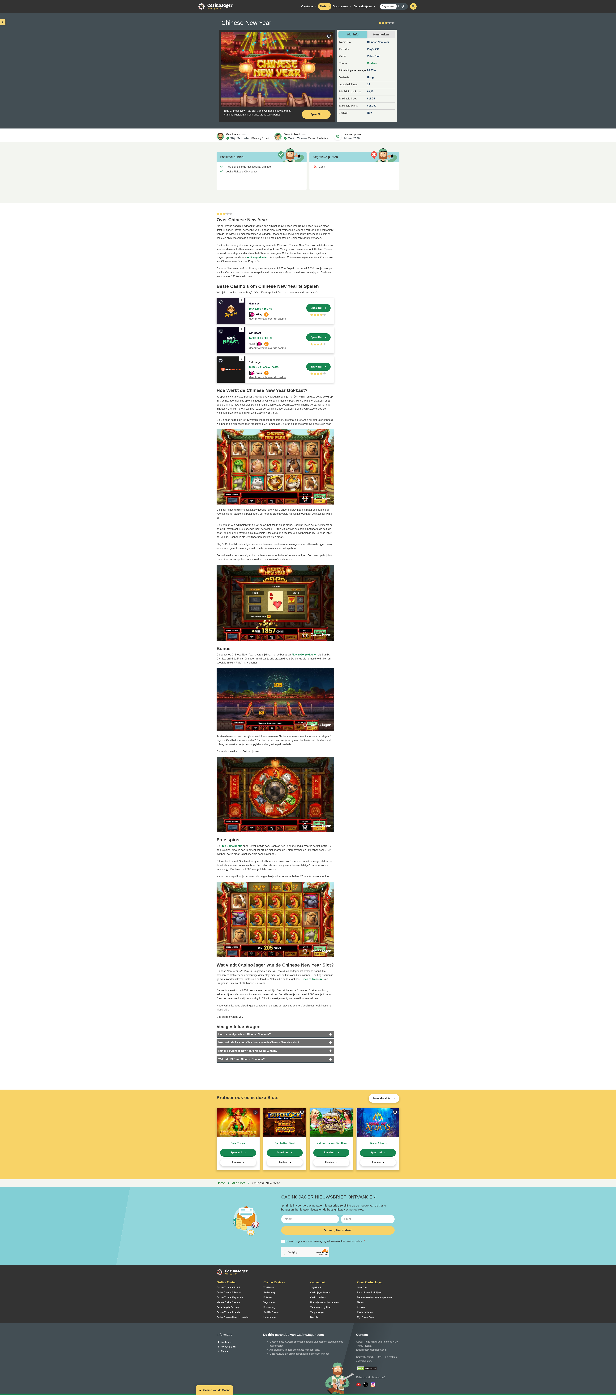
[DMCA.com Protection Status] (367, 1368)
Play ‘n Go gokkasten (304, 654)
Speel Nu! (316, 114)
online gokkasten (257, 257)
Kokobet (267, 1297)
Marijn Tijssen (297, 138)
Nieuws (360, 1302)
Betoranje (255, 362)
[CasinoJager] (219, 6)
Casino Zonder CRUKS (228, 1287)
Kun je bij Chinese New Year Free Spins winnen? (247, 1050)
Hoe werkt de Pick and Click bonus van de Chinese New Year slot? (258, 1042)
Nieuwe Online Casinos (228, 1302)
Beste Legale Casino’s (228, 1307)
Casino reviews (318, 1297)
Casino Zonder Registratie (230, 1297)
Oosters (372, 63)
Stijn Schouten (240, 138)
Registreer (388, 6)
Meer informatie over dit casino (267, 318)
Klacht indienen (365, 1312)
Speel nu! (236, 1152)
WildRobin (268, 1287)
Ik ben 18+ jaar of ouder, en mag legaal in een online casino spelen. (325, 1241)
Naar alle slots (382, 1098)
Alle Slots (238, 1183)
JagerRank (315, 1287)
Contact (361, 1307)
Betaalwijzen (363, 6)
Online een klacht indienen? (370, 1377)
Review (236, 1162)
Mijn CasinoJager (366, 1317)
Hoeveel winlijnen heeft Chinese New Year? (244, 1034)
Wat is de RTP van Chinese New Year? (241, 1059)
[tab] (275, 1034)
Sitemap (224, 1351)
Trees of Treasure (312, 979)
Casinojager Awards (320, 1292)
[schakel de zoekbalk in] (413, 6)
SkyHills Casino (271, 1312)
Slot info (353, 34)
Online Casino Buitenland (229, 1292)
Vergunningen (317, 1312)
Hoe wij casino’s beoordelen (324, 1302)
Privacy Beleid (227, 1346)
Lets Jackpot (269, 1317)
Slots (323, 6)
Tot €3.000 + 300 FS (260, 338)
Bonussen (340, 6)
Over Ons (362, 1287)
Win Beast (255, 333)
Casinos (307, 6)
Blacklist (314, 1317)
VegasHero (269, 1302)
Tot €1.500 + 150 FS (260, 308)
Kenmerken (381, 34)
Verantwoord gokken (320, 1307)
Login (401, 6)
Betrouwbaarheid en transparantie (374, 1297)
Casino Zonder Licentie (228, 1312)
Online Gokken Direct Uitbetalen (233, 1317)
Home (221, 1183)
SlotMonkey (269, 1292)
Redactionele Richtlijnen (369, 1292)
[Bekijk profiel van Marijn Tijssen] (278, 136)
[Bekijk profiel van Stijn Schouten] (220, 136)
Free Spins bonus (231, 846)
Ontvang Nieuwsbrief (338, 1230)
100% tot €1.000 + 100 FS (264, 367)
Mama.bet (254, 303)
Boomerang (269, 1307)
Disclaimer (226, 1342)
